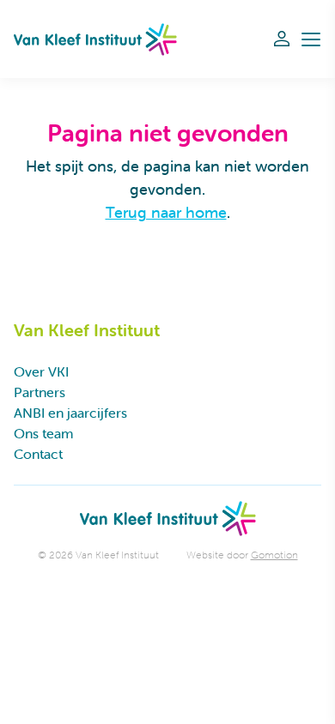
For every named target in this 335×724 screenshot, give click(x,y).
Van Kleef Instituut (95, 39)
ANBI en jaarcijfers (70, 412)
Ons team (43, 433)
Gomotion (274, 554)
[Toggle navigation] (311, 39)
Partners (39, 392)
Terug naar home (166, 212)
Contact (38, 453)
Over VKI (41, 371)
